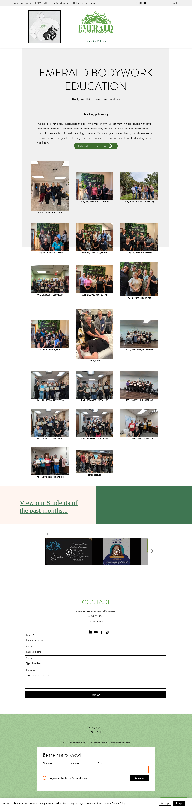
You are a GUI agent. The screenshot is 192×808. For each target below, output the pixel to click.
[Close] (188, 803)
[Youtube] (96, 632)
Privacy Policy (118, 803)
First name (47, 763)
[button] (49, 533)
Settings (165, 803)
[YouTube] (144, 3)
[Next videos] (152, 551)
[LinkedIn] (90, 632)
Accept (179, 803)
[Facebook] (135, 3)
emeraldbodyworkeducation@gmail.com (96, 610)
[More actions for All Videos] (49, 533)
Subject (30, 658)
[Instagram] (140, 3)
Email (29, 646)
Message (30, 670)
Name (29, 635)
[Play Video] (69, 552)
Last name (74, 763)
